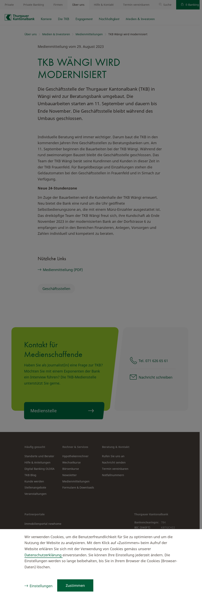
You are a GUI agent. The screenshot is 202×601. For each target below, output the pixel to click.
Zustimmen (75, 585)
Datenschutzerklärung (43, 555)
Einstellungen (41, 585)
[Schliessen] (191, 537)
